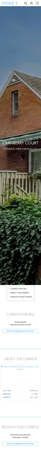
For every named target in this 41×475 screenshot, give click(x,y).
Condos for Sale (17, 288)
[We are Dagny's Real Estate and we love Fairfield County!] (9, 4)
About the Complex (19, 292)
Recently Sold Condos (20, 296)
